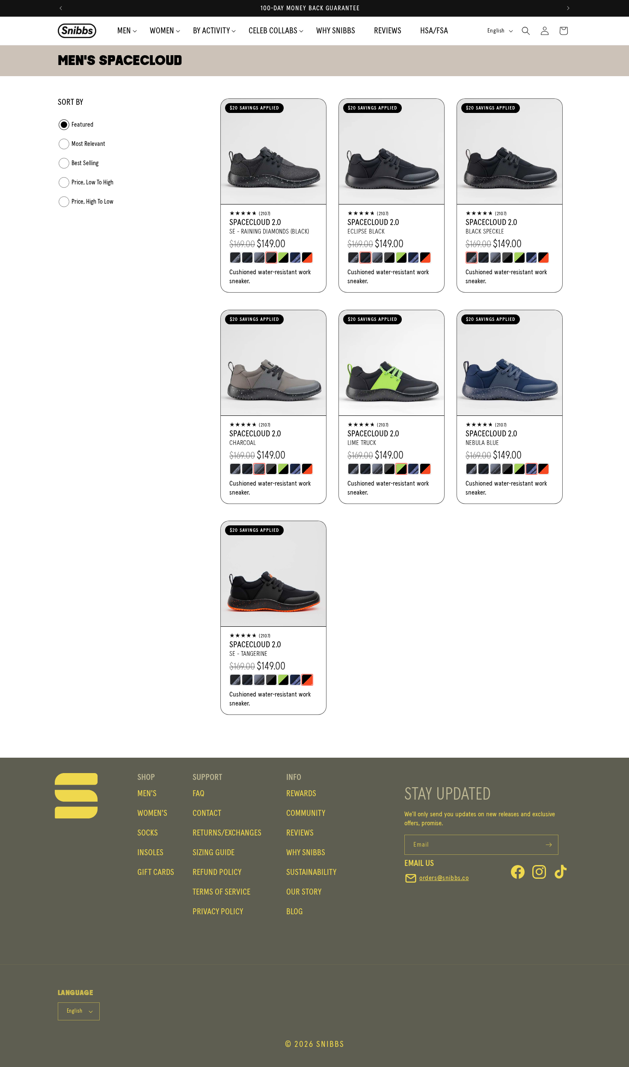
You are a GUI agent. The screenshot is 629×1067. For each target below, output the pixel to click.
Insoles (150, 852)
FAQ (199, 793)
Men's (147, 793)
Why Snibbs (305, 852)
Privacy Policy (218, 911)
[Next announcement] (568, 8)
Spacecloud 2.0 (255, 222)
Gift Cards (155, 872)
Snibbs (330, 1044)
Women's (152, 813)
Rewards (301, 793)
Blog (294, 911)
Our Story (303, 892)
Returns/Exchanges (227, 833)
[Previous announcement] (60, 8)
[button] (211, 31)
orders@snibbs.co (444, 877)
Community (305, 813)
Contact (207, 813)
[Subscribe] (548, 845)
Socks (147, 833)
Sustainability (311, 872)
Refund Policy (217, 872)
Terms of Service (221, 892)
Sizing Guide (213, 852)
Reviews (300, 833)
